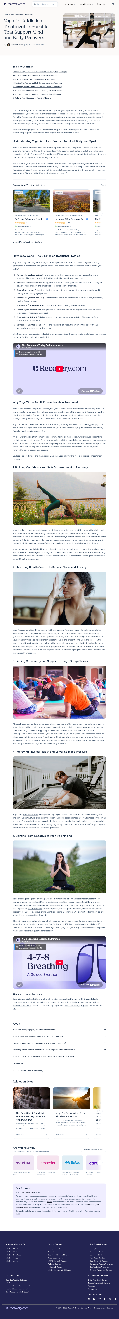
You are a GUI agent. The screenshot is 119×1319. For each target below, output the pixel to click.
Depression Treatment (98, 1252)
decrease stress (30, 814)
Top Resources (12, 1275)
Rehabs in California (13, 1252)
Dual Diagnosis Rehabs (99, 1261)
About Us (91, 1286)
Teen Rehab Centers (97, 1258)
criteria (49, 1202)
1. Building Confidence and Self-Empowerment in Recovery (37, 83)
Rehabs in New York (13, 1255)
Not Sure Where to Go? (16, 1244)
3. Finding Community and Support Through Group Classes (37, 90)
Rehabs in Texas (12, 1258)
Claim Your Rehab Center (97, 1280)
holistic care (78, 1002)
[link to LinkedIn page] (94, 1299)
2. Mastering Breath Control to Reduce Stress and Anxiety (37, 87)
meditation (34, 313)
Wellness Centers (54, 1264)
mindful (24, 431)
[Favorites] (112, 4)
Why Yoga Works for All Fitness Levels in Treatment (34, 79)
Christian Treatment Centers (101, 1270)
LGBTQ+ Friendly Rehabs (57, 1261)
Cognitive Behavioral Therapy (59, 1255)
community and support (35, 740)
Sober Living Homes (55, 1258)
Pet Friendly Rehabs (55, 1267)
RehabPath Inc (73, 1308)
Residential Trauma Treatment (101, 1264)
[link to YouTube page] (100, 1299)
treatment (18, 730)
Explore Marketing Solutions (99, 1283)
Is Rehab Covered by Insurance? (18, 1286)
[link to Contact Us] (89, 1299)
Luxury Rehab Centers (56, 1249)
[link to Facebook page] (116, 1299)
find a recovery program (76, 1005)
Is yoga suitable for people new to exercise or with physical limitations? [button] (44, 1056)
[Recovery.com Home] (14, 4)
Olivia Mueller (17, 45)
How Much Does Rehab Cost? (17, 1292)
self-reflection (35, 908)
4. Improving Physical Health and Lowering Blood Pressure (37, 94)
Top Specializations (98, 1244)
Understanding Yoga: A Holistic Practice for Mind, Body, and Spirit (40, 72)
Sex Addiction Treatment (99, 1267)
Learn (6, 14)
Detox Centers (53, 1252)
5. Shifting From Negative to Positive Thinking (32, 98)
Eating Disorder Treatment (100, 1249)
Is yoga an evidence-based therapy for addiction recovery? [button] (38, 1036)
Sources (16, 1064)
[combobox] (45, 4)
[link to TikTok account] (105, 1299)
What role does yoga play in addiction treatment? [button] (34, 1030)
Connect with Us (95, 1294)
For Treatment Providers (99, 1275)
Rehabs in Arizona (12, 1261)
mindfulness (88, 334)
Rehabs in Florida (12, 1249)
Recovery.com (28, 1192)
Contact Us (92, 1289)
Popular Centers (55, 1244)
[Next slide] (99, 213)
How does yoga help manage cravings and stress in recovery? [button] (39, 1043)
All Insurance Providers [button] (93, 1149)
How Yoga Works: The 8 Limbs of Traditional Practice (35, 75)
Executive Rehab (96, 1255)
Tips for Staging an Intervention (18, 1289)
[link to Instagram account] (110, 1299)
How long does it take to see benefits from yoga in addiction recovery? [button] (44, 1049)
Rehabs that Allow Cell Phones (59, 1270)
